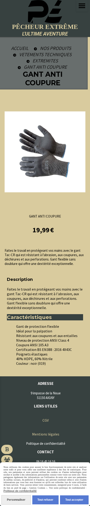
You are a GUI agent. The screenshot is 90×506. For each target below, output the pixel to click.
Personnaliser (16, 499)
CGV (45, 420)
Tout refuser (45, 499)
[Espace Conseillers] (7, 459)
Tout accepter (74, 499)
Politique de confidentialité (20, 491)
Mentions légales (45, 434)
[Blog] (7, 449)
